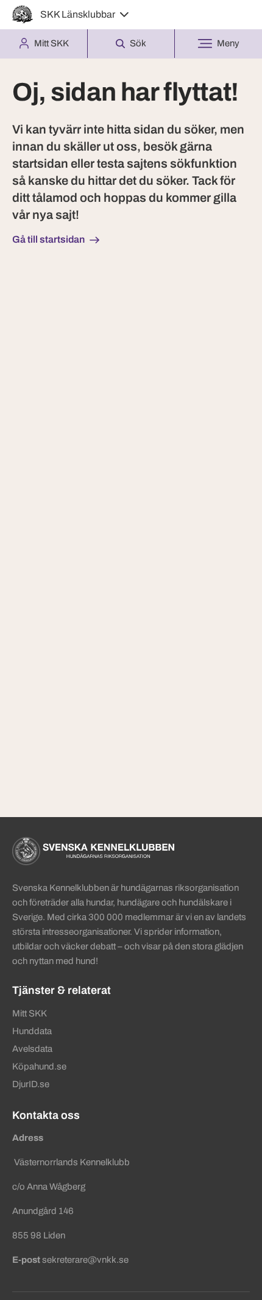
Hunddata (32, 1031)
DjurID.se (30, 1084)
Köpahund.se (39, 1066)
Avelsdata (32, 1049)
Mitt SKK (29, 1013)
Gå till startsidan (48, 239)
